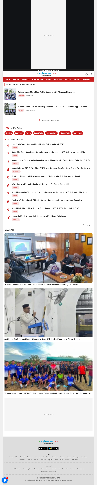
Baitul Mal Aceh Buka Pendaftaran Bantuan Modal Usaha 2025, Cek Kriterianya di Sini (48, 152)
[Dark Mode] (86, 74)
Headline (9, 133)
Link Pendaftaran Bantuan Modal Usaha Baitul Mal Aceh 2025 (38, 144)
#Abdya (28, 133)
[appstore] (43, 449)
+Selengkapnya (87, 225)
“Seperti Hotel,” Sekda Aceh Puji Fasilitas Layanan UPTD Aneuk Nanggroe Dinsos (52, 107)
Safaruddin (18, 133)
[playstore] (53, 449)
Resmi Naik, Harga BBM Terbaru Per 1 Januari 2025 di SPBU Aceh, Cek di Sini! (45, 208)
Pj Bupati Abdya (65, 133)
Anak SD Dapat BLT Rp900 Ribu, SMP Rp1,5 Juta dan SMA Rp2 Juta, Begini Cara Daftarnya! (51, 168)
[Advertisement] (48, 35)
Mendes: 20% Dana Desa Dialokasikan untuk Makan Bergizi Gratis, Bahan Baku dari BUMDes (51, 160)
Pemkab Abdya (51, 133)
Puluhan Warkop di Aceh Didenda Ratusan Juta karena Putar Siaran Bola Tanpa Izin (47, 200)
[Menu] (6, 74)
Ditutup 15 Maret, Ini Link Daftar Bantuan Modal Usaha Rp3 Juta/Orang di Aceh (46, 176)
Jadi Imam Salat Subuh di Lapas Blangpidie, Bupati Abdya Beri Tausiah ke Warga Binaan (41, 339)
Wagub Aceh (78, 133)
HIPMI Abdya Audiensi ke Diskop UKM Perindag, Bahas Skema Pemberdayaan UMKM (41, 285)
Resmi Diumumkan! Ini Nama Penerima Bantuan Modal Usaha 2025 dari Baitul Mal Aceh (49, 192)
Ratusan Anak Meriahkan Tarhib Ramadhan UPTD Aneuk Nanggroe (46, 92)
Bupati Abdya (38, 133)
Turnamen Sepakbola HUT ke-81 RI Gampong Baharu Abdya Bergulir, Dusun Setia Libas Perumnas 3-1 (48, 393)
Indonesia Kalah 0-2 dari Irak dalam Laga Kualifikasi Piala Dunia (39, 216)
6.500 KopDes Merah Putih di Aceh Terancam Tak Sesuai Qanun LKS (40, 184)
